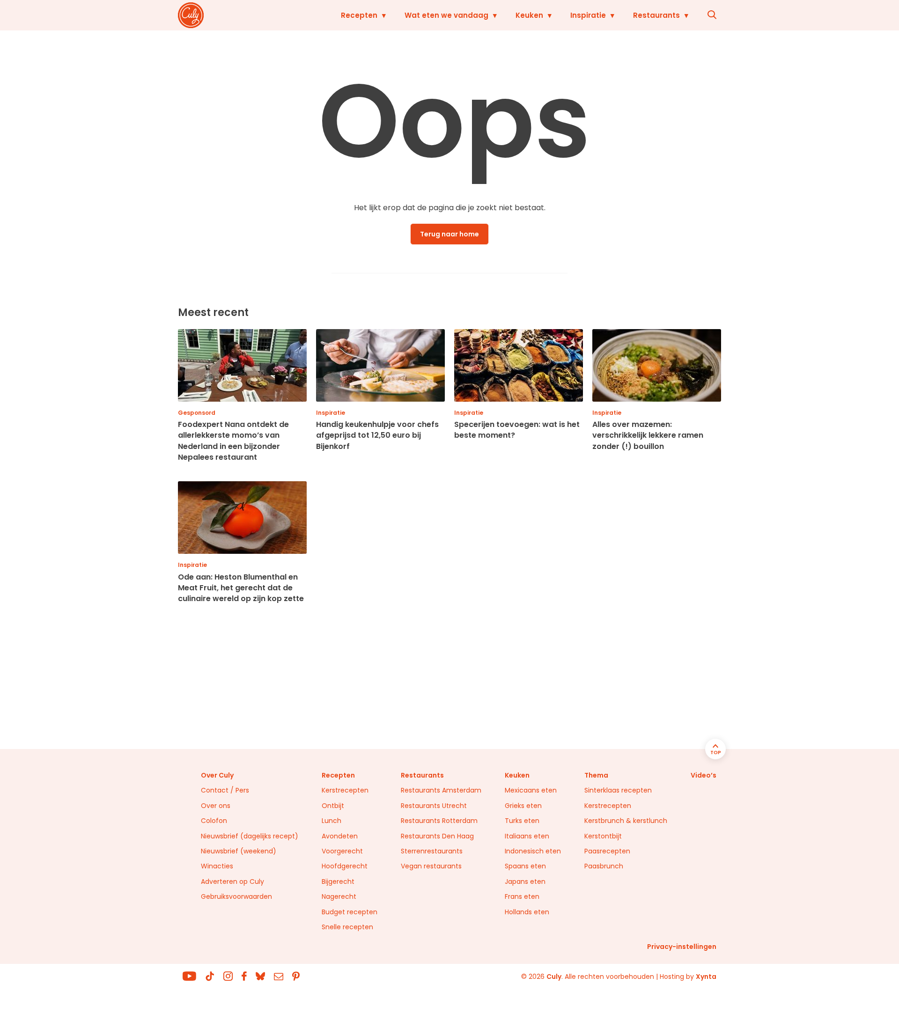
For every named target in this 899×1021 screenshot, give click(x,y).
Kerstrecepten (345, 790)
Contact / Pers (225, 790)
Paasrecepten (607, 851)
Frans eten (522, 896)
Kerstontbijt (603, 836)
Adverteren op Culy (232, 881)
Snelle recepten (347, 927)
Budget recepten (349, 912)
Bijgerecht (338, 881)
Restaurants (656, 15)
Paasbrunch (603, 866)
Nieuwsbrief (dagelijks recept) (249, 836)
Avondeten (340, 836)
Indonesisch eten (533, 851)
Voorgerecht (342, 851)
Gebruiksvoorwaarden (236, 896)
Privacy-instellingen (681, 946)
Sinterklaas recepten (618, 790)
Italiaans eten (527, 836)
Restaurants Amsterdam (441, 790)
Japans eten (525, 881)
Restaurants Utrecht (434, 805)
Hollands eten (527, 912)
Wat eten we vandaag (446, 15)
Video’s (703, 775)
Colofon (214, 820)
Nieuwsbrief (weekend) (238, 851)
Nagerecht (339, 896)
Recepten (359, 15)
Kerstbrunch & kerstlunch (625, 820)
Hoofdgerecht (345, 866)
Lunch (331, 820)
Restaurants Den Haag (437, 836)
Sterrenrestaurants (432, 851)
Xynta (706, 976)
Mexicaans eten (531, 790)
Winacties (217, 866)
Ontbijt (333, 805)
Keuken (529, 15)
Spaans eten (525, 866)
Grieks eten (523, 805)
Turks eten (522, 820)
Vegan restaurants (431, 866)
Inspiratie (588, 15)
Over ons (215, 805)
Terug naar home (449, 234)
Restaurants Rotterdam (439, 820)
